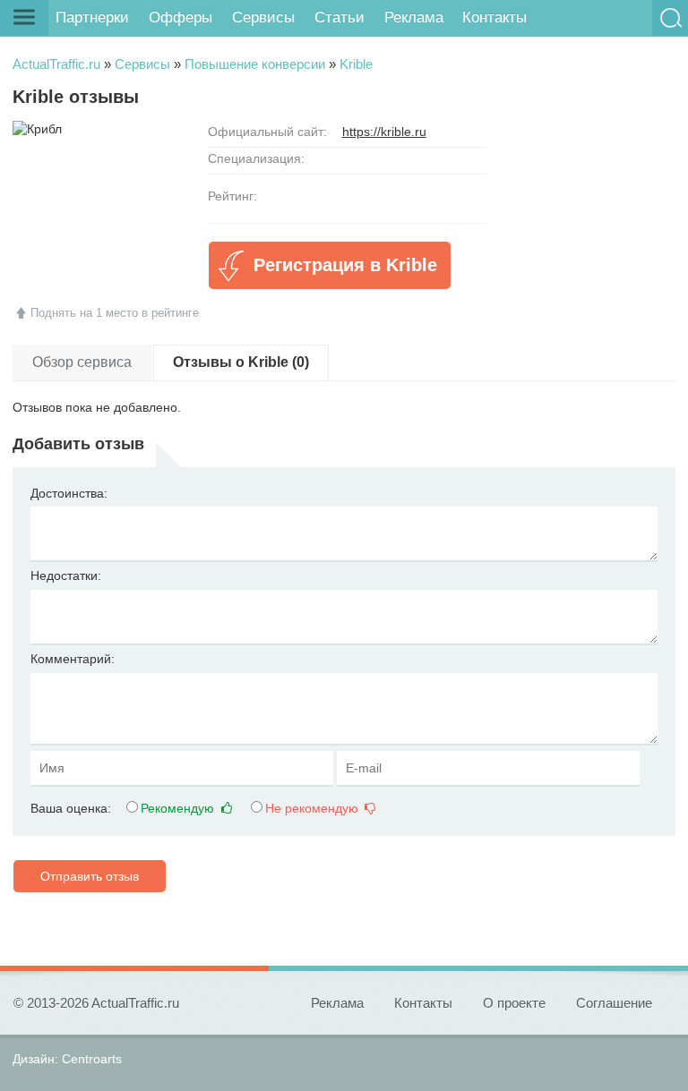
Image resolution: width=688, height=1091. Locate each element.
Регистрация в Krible (345, 265)
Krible (356, 64)
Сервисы (263, 17)
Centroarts (92, 1059)
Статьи (339, 17)
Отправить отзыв (89, 876)
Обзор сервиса (82, 362)
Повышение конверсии (255, 64)
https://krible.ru (384, 131)
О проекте (514, 1002)
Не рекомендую (313, 808)
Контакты (494, 17)
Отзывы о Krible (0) (241, 362)
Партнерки (92, 17)
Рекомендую (179, 808)
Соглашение (614, 1002)
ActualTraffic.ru (56, 64)
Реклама (413, 17)
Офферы (180, 17)
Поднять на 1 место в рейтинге (114, 313)
